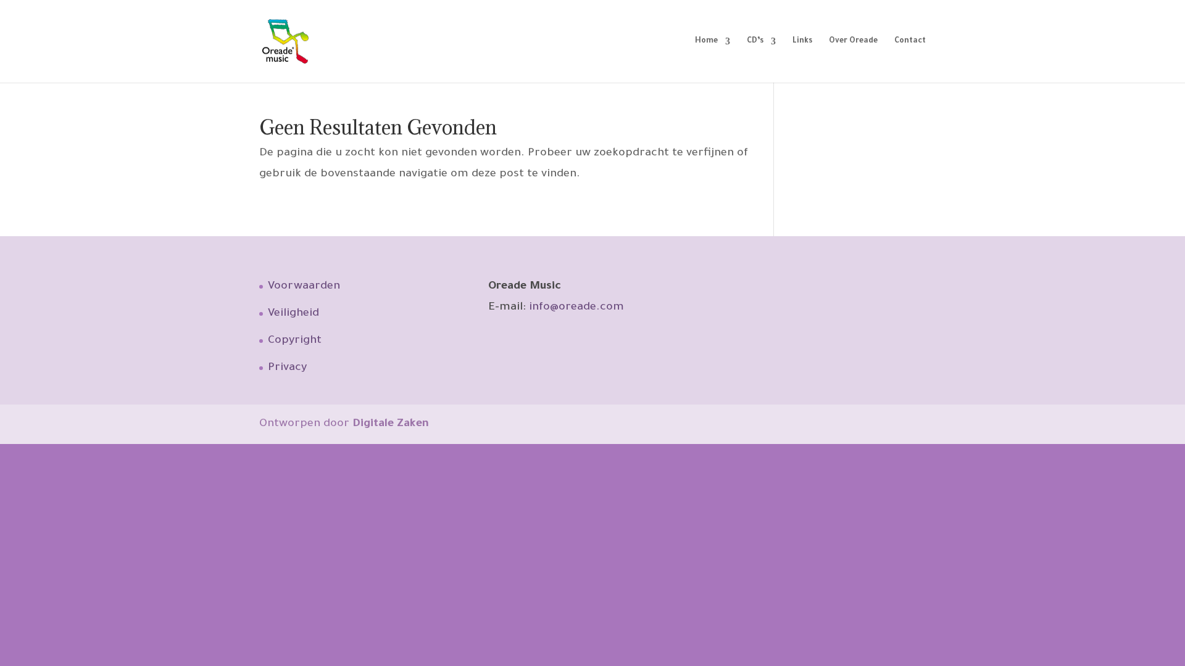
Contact (910, 41)
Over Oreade (853, 41)
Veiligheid (293, 314)
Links (802, 41)
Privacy (287, 368)
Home (706, 41)
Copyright (295, 341)
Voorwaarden (304, 287)
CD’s (755, 41)
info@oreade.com (576, 308)
